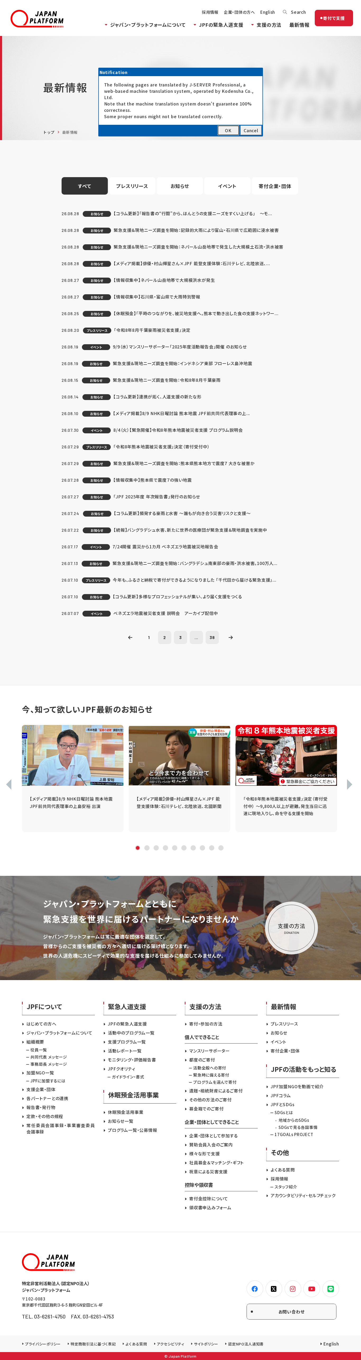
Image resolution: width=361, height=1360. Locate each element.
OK (228, 130)
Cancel (251, 130)
